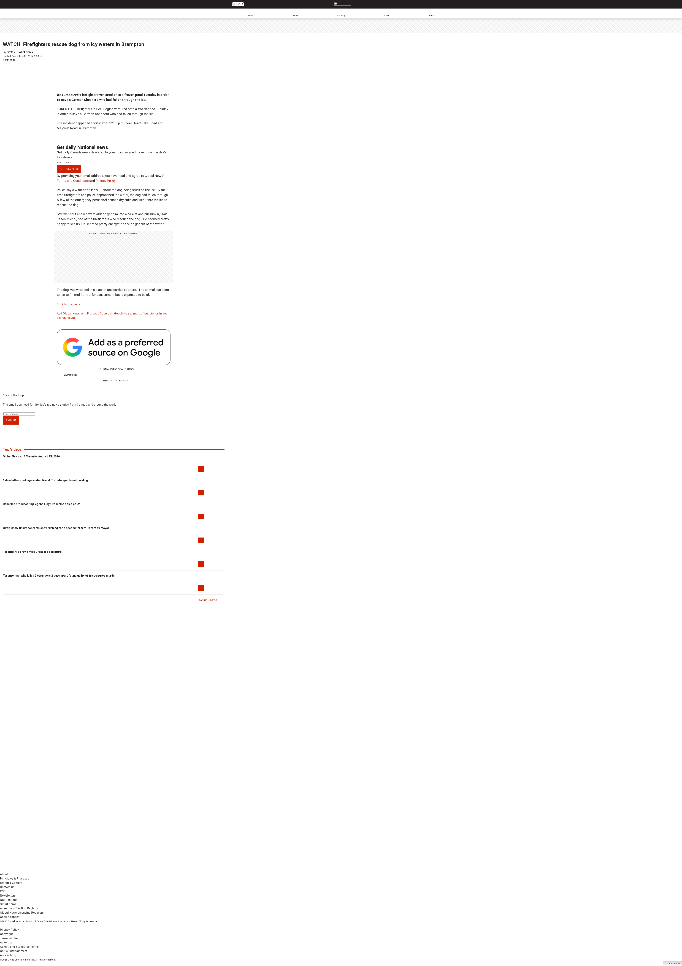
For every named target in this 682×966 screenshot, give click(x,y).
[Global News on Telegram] (135, 870)
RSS (3, 891)
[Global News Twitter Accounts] (81, 842)
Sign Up (11, 420)
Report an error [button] (115, 380)
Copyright (6, 934)
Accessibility (8, 955)
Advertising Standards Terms (19, 946)
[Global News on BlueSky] (189, 870)
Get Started (69, 169)
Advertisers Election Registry (19, 908)
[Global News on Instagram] (189, 842)
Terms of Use (9, 938)
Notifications (8, 900)
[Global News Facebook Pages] (27, 842)
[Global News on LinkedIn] (27, 870)
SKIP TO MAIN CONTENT (65, 2)
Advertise (6, 942)
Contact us (7, 887)
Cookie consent (10, 917)
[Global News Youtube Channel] (135, 842)
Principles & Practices (14, 878)
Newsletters (8, 895)
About (4, 874)
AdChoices (674, 963)
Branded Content (11, 882)
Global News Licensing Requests (22, 912)
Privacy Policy (105, 181)
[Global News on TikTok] (81, 870)
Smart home (8, 904)
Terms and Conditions (73, 181)
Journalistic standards (116, 369)
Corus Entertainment (13, 951)
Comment (71, 374)
